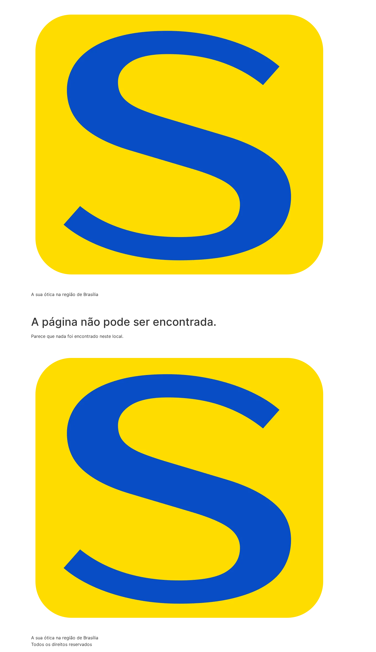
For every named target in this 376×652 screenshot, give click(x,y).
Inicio (40, 303)
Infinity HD (102, 303)
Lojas (126, 303)
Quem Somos (68, 303)
